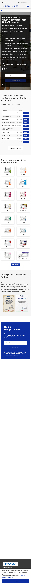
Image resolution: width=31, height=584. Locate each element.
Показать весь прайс (15, 148)
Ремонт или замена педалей (9, 125)
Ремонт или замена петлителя (9, 141)
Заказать (25, 112)
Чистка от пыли (6, 135)
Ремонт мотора (6, 132)
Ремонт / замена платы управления (7, 129)
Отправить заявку (15, 80)
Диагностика (5, 113)
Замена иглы (5, 119)
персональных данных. (16, 85)
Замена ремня (5, 138)
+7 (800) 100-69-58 (11, 6)
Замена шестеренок (7, 116)
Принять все (15, 581)
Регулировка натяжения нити (9, 122)
